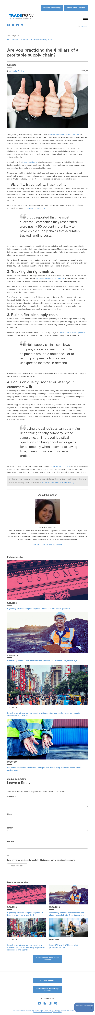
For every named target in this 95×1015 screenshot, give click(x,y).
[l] (17, 25)
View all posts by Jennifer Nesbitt (47, 545)
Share (82, 70)
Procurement (12, 39)
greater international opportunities (64, 134)
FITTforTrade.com (47, 980)
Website (10, 841)
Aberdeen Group (29, 162)
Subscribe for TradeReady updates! (47, 959)
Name (10, 814)
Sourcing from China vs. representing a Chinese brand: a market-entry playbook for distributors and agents (26, 947)
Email (10, 828)
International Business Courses (42, 1012)
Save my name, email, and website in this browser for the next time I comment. (41, 860)
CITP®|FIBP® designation (41, 39)
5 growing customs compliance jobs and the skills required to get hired (38, 609)
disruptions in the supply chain (73, 332)
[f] (13, 25)
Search (84, 27)
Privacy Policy (57, 1012)
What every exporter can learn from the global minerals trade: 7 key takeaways (42, 661)
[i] (22, 25)
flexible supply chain (61, 466)
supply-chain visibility (36, 208)
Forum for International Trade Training (58, 483)
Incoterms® (25, 39)
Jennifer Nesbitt (17, 71)
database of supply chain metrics (50, 278)
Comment (12, 796)
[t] (8, 25)
